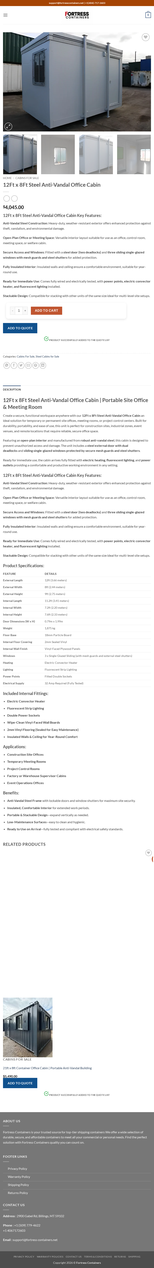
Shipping (134, 1256)
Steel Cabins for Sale (47, 356)
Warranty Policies (50, 1256)
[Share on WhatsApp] (6, 365)
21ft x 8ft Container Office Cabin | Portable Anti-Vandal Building (47, 1068)
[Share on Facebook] (14, 365)
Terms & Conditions (98, 1256)
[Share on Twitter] (21, 365)
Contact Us (74, 1256)
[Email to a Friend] (28, 365)
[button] (5, 15)
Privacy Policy (24, 1256)
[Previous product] (14, 198)
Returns (120, 1256)
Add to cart (46, 310)
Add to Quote (20, 328)
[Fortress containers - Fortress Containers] (77, 15)
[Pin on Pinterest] (35, 365)
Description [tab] (12, 389)
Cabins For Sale (27, 178)
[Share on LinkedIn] (43, 365)
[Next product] (6, 198)
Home (7, 178)
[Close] (75, 346)
